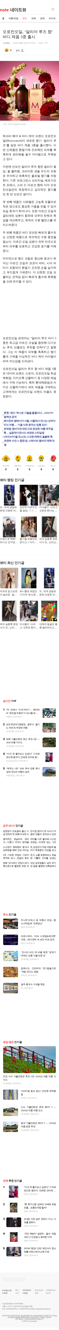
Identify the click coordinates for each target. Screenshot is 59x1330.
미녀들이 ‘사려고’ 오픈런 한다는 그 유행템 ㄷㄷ (48, 509)
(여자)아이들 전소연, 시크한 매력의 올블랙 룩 (28, 436)
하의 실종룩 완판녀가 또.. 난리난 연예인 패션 (48, 541)
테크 (23, 927)
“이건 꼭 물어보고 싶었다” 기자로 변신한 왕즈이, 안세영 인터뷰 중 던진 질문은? (23, 757)
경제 (42, 18)
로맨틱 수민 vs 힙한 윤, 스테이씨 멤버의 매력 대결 (29, 442)
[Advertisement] (29, 309)
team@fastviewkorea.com (43, 1309)
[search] (53, 9)
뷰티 (25, 18)
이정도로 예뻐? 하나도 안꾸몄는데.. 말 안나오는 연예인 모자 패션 (9, 541)
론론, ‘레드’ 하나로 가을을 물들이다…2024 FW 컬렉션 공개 (28, 414)
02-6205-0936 (10, 1309)
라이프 (52, 18)
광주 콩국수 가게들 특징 (33, 984)
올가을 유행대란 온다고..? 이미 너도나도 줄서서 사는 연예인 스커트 (29, 541)
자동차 (9, 717)
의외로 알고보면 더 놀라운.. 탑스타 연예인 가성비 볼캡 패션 (9, 593)
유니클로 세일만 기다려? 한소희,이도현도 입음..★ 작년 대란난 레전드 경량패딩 (29, 593)
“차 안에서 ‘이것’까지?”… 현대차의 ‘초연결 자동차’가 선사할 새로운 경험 (23, 713)
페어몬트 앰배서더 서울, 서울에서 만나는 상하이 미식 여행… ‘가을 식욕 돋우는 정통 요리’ (30, 422)
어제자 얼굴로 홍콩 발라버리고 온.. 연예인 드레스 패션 (48, 626)
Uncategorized (12, 761)
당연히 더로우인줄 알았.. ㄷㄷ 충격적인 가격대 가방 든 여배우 (29, 509)
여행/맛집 (13, 18)
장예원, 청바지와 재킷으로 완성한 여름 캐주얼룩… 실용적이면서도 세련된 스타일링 (28, 430)
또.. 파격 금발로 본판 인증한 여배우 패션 (9, 509)
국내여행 (10, 731)
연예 (33, 18)
